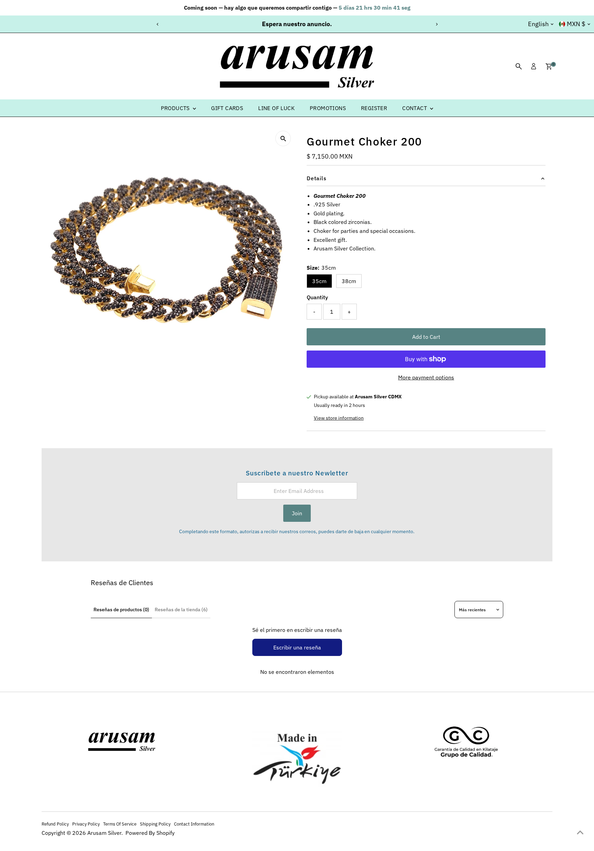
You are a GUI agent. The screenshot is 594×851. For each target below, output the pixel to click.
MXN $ (576, 24)
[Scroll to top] (580, 832)
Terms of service (119, 824)
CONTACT (415, 108)
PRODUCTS (176, 108)
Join (297, 513)
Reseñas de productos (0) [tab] (121, 609)
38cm (349, 281)
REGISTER (374, 108)
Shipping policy (155, 824)
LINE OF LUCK (276, 108)
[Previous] (157, 24)
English (538, 24)
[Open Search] (519, 66)
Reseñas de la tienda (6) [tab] (181, 609)
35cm (319, 281)
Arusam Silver (104, 832)
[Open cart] (548, 66)
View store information (339, 418)
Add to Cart (426, 336)
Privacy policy (86, 824)
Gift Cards (227, 108)
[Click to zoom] (283, 138)
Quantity (317, 297)
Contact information (194, 824)
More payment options (426, 377)
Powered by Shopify (150, 832)
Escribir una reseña (297, 647)
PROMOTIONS (328, 108)
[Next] (436, 24)
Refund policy (55, 824)
